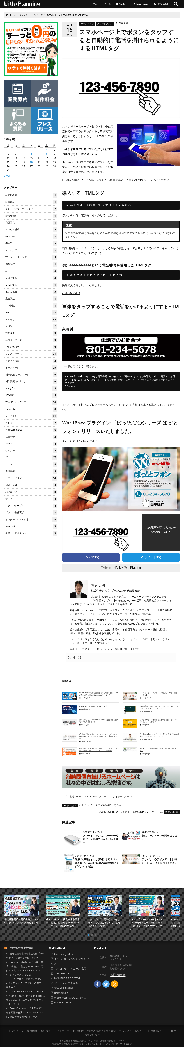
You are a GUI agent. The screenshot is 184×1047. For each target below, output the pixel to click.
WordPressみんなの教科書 (70, 998)
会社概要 (46, 1031)
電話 (71, 796)
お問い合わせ (118, 974)
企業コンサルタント (30, 533)
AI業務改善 (30, 195)
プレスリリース (30, 354)
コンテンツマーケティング (30, 209)
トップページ (15, 1031)
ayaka (30, 443)
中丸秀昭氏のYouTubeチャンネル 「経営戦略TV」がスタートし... (135, 811)
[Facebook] (74, 657)
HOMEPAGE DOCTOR (67, 978)
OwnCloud (30, 485)
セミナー (30, 450)
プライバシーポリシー (131, 1031)
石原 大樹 (123, 23)
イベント (30, 326)
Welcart (30, 423)
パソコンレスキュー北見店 (70, 968)
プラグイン (30, 416)
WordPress (91, 796)
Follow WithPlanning (128, 567)
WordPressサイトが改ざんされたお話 (93, 706)
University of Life (64, 954)
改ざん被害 (30, 291)
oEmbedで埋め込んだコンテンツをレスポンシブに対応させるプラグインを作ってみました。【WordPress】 (98, 736)
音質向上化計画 (63, 988)
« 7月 (7, 176)
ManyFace (30, 388)
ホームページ (87, 23)
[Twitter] (69, 657)
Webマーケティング (30, 257)
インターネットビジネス (30, 519)
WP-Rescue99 (62, 1002)
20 (31, 162)
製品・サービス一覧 (102, 4)
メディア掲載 (30, 360)
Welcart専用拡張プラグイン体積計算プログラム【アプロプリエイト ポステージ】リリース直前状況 (99, 749)
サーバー (30, 498)
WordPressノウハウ (30, 402)
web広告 (30, 236)
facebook (30, 526)
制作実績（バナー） (30, 381)
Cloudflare (30, 285)
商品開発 (30, 222)
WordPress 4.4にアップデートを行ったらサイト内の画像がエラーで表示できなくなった (159, 735)
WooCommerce (30, 429)
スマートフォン (104, 23)
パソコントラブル (30, 505)
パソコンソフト (30, 491)
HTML (79, 796)
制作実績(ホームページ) (30, 374)
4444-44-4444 (71, 293)
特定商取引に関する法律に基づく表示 (94, 1031)
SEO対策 (30, 202)
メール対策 (30, 250)
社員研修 (30, 436)
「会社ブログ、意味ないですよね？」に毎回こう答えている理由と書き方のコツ (24, 983)
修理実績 (30, 471)
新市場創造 (30, 216)
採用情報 (32, 1031)
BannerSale (61, 993)
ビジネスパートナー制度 (162, 1031)
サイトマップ (61, 1031)
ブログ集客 (30, 278)
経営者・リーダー (30, 340)
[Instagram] (79, 657)
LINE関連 (30, 305)
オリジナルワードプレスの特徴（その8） (94, 805)
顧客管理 (30, 264)
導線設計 (30, 243)
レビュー (30, 464)
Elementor (30, 409)
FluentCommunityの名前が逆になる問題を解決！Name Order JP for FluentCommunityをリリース (98, 694)
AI (30, 271)
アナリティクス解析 (66, 983)
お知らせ (30, 319)
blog (30, 312)
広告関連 (30, 298)
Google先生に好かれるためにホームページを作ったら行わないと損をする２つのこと (159, 707)
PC (30, 457)
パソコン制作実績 (30, 512)
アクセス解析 (30, 229)
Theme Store (30, 347)
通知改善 (30, 333)
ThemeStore (61, 973)
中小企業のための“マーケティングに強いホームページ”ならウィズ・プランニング (95, 1044)
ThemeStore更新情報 (20, 947)
